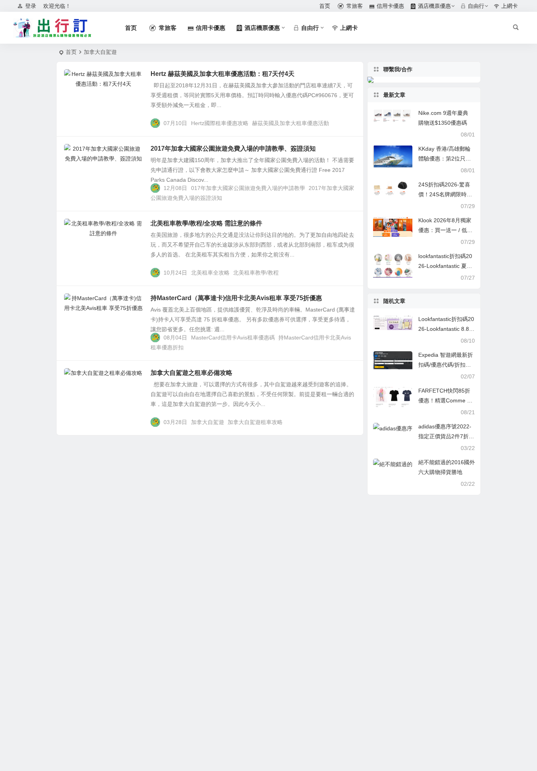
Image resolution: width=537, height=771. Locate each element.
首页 (71, 52)
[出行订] (52, 28)
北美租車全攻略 (210, 272)
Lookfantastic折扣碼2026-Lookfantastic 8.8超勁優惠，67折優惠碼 (446, 329)
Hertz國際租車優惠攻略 (219, 123)
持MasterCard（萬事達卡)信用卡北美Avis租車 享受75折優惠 (236, 298)
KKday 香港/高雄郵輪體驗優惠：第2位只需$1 (444, 159)
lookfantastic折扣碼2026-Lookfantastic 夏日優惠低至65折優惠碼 (445, 266)
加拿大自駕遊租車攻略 (255, 422)
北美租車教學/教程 (256, 272)
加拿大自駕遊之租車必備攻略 (191, 372)
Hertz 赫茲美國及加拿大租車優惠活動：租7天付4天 (222, 73)
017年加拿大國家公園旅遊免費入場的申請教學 (248, 188)
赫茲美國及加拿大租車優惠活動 (290, 123)
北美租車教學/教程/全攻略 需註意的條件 (206, 223)
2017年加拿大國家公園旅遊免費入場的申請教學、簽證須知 (233, 148)
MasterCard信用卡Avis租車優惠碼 (233, 337)
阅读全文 (348, 123)
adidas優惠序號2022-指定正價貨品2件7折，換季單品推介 (446, 436)
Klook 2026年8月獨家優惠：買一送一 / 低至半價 (445, 230)
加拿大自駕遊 (207, 422)
